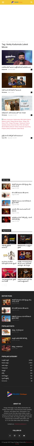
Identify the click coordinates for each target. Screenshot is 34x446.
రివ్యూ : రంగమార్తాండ (17, 330)
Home (3, 41)
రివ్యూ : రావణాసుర (17, 346)
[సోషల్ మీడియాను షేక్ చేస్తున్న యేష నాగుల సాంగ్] (6, 186)
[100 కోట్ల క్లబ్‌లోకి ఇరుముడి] (9, 239)
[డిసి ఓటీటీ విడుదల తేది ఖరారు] (6, 195)
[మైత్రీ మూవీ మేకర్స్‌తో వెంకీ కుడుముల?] (17, 126)
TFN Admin (4, 92)
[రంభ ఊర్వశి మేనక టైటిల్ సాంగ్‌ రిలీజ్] (9, 273)
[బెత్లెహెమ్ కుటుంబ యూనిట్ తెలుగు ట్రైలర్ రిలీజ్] (6, 203)
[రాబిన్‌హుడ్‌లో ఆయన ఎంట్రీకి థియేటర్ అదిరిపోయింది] (17, 57)
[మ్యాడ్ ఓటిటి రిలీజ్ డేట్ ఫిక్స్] (6, 340)
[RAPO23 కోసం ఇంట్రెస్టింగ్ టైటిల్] (25, 239)
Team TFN (4, 138)
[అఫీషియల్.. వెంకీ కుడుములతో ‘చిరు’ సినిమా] (17, 103)
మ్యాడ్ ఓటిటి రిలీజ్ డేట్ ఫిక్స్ (20, 338)
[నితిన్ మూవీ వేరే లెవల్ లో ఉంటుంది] (17, 80)
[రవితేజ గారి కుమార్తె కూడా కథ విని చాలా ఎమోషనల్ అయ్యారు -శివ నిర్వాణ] (25, 255)
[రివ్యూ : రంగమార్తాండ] (6, 332)
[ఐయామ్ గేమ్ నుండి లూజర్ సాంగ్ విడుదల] (6, 211)
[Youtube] (24, 435)
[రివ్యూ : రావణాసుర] (6, 349)
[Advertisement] (17, 22)
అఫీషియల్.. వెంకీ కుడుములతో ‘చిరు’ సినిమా (14, 113)
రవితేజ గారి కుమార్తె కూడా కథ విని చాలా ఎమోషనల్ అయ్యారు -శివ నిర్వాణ (25, 263)
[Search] (31, 2)
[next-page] (6, 225)
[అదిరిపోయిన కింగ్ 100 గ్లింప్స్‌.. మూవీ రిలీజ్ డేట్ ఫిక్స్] (6, 220)
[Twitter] (19, 435)
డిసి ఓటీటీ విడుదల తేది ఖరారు (20, 192)
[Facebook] (10, 435)
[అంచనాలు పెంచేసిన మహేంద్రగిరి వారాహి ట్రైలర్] (9, 255)
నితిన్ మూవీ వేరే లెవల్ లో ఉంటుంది (11, 90)
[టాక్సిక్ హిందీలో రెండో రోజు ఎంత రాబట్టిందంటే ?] (25, 273)
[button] (3, 2)
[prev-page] (3, 225)
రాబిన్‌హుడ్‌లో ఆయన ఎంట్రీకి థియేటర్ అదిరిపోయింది (16, 67)
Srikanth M (4, 69)
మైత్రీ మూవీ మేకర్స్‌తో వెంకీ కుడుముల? (12, 135)
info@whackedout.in (20, 424)
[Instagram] (14, 435)
